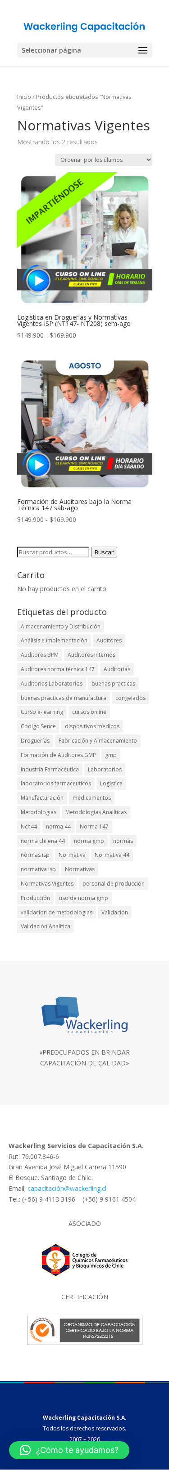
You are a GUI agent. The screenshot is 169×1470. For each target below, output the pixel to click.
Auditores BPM (40, 655)
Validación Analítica (45, 926)
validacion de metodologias (56, 912)
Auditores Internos (91, 655)
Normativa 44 (112, 855)
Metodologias (38, 812)
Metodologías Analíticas (96, 812)
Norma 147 (94, 826)
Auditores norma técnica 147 (58, 669)
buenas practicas (113, 683)
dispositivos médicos (92, 726)
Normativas (80, 869)
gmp (111, 755)
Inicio (24, 97)
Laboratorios (105, 769)
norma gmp (89, 841)
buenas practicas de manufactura (63, 698)
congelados (130, 698)
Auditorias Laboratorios (51, 683)
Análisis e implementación (54, 640)
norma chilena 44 (43, 841)
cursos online (89, 712)
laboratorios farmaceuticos (56, 783)
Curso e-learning (42, 712)
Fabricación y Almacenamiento (98, 740)
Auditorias (117, 669)
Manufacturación (42, 798)
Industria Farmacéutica (50, 769)
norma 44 (58, 826)
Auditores (109, 640)
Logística (111, 783)
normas (123, 841)
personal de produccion (113, 883)
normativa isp (38, 869)
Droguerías (35, 740)
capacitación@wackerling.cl (66, 1188)
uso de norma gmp (83, 898)
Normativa (72, 855)
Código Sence (38, 726)
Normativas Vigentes (47, 883)
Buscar (104, 552)
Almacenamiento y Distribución (60, 626)
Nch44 (29, 826)
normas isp (35, 855)
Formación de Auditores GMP (58, 755)
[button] (69, 1450)
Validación (114, 912)
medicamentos (92, 798)
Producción (35, 898)
